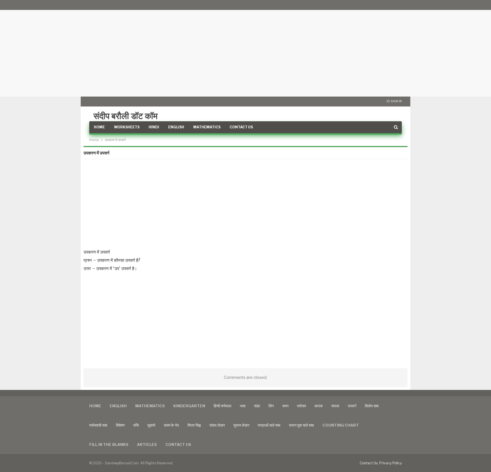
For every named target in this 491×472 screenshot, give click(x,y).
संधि (136, 425)
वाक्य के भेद (171, 425)
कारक (319, 406)
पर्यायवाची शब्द (98, 425)
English (176, 127)
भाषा (243, 406)
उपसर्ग (352, 406)
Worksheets (127, 127)
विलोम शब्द (372, 406)
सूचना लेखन (241, 425)
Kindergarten (189, 406)
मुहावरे (151, 425)
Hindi (154, 127)
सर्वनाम (301, 406)
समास (335, 406)
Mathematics (206, 127)
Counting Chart (341, 425)
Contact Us (241, 127)
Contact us (178, 444)
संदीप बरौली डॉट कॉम (125, 115)
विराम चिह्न (194, 425)
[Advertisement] (245, 48)
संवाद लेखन (217, 425)
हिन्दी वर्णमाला (222, 406)
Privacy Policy (390, 463)
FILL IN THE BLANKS (108, 444)
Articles (147, 444)
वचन (285, 406)
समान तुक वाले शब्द (301, 425)
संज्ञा (257, 406)
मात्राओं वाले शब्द (269, 425)
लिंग (271, 406)
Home (99, 127)
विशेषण (120, 425)
